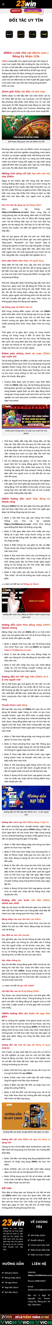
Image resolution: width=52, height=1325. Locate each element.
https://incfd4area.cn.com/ (17, 650)
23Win (5, 61)
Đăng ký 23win (31, 584)
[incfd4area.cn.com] (26, 4)
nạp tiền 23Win (26, 985)
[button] (3, 4)
